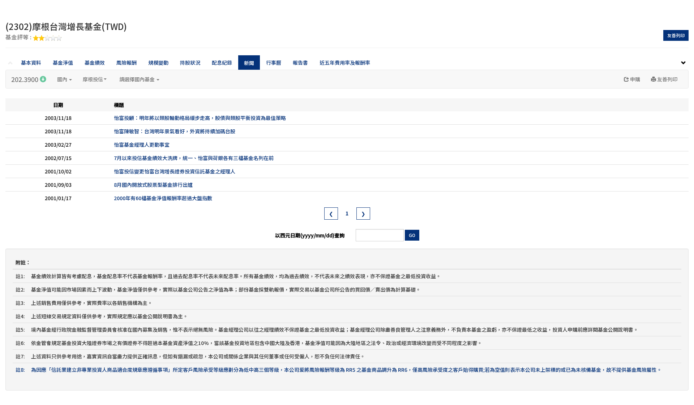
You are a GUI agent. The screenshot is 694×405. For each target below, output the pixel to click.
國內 (62, 79)
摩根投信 (93, 79)
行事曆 (273, 62)
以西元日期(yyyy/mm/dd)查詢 (309, 235)
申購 (634, 79)
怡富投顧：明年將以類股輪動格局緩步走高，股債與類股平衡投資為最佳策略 (200, 117)
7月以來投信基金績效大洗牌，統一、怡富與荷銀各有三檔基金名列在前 (194, 157)
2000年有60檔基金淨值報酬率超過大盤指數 (163, 198)
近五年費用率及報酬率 (345, 62)
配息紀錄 (222, 62)
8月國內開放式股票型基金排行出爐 (153, 184)
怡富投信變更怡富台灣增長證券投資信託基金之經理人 (174, 171)
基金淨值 (63, 62)
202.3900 (25, 79)
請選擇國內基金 (137, 79)
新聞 (249, 62)
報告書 (300, 62)
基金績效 (95, 62)
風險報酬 (126, 62)
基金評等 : (19, 37)
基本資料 (31, 62)
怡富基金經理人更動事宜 (142, 144)
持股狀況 (190, 62)
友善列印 (676, 35)
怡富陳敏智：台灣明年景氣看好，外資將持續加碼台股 (174, 131)
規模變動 (158, 62)
